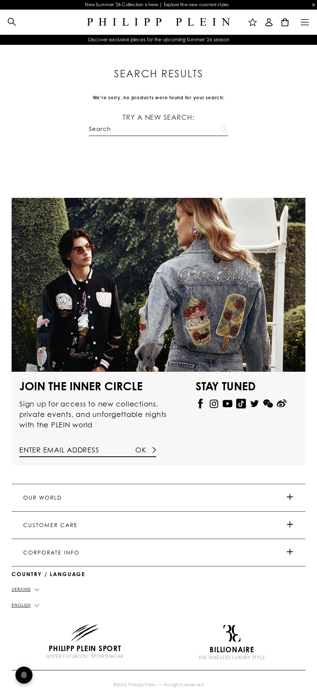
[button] (8, 22)
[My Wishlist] (253, 22)
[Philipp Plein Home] (158, 22)
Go (224, 127)
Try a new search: (158, 117)
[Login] (269, 22)
